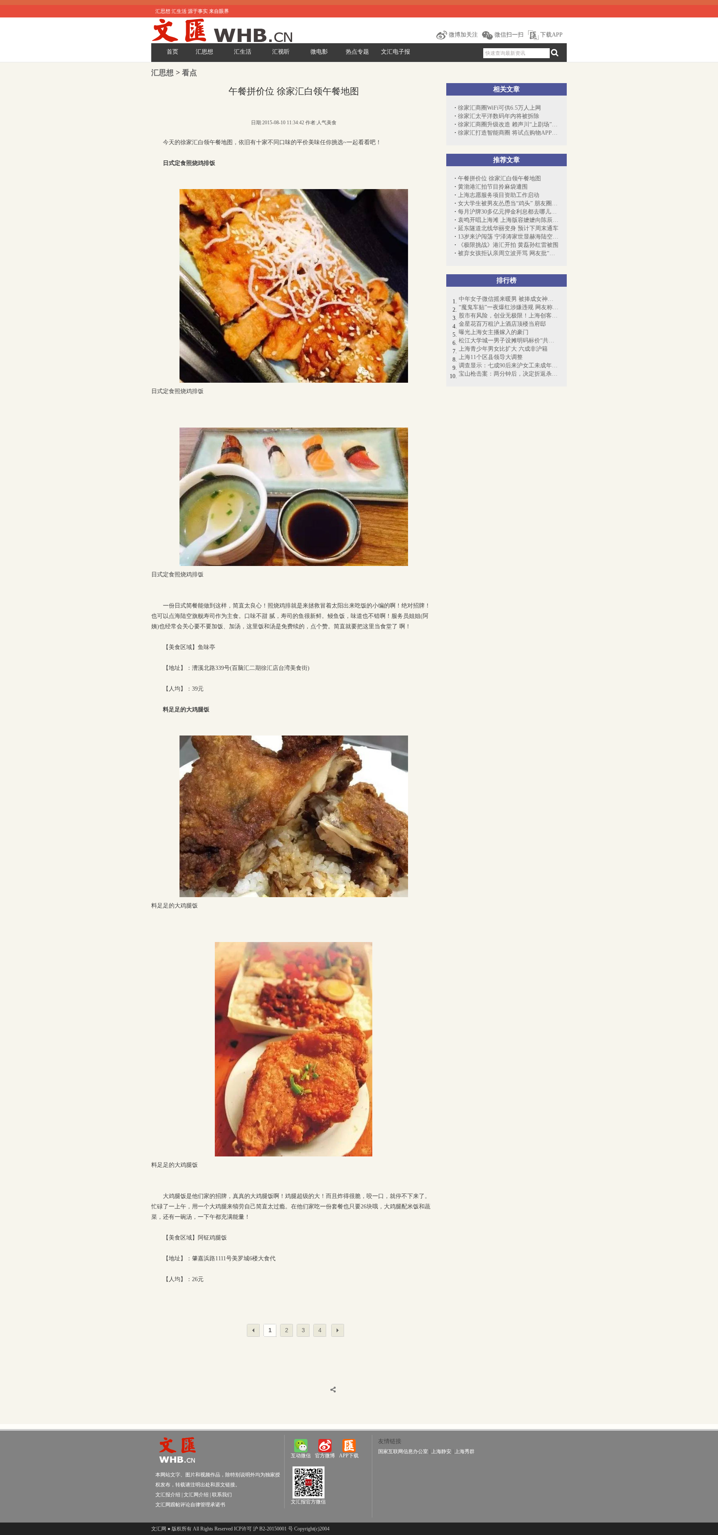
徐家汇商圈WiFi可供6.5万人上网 (499, 108)
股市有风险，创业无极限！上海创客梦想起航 (508, 315)
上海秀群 (465, 1451)
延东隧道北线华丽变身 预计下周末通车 (508, 228)
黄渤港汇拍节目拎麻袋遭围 (493, 187)
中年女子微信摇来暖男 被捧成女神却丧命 (508, 299)
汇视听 (281, 52)
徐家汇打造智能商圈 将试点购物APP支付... (508, 133)
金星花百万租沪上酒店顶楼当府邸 (502, 324)
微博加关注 (462, 35)
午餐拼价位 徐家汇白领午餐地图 (499, 178)
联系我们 (222, 1495)
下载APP (550, 35)
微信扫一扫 (508, 35)
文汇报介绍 (167, 1495)
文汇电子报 (395, 52)
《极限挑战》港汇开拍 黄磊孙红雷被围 (508, 245)
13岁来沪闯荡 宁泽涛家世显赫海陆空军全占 (508, 237)
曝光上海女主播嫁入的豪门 (494, 332)
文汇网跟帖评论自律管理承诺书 (190, 1505)
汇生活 (242, 52)
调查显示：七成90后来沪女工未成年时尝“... (508, 365)
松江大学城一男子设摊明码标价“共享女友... (508, 340)
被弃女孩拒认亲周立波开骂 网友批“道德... (508, 253)
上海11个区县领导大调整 (491, 357)
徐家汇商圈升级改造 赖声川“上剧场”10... (508, 124)
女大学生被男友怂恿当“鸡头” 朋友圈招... (508, 203)
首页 (172, 52)
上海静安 (441, 1451)
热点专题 (357, 52)
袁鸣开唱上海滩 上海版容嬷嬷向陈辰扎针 (508, 220)
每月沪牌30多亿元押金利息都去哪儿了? (508, 212)
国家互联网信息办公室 (403, 1451)
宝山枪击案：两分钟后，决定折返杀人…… (508, 374)
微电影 (319, 52)
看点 (189, 73)
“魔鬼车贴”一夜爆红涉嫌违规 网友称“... (508, 307)
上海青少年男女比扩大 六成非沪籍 (503, 349)
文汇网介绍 (196, 1495)
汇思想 (204, 52)
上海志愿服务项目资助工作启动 (498, 195)
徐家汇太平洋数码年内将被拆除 (498, 116)
